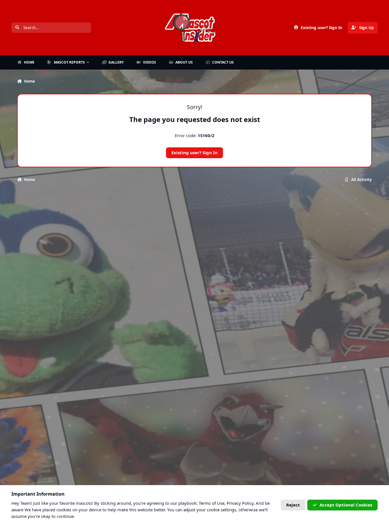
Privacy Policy (240, 503)
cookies (63, 509)
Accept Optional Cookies (346, 505)
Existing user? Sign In (194, 152)
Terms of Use (211, 503)
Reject (293, 505)
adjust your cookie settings (209, 509)
